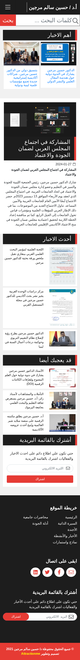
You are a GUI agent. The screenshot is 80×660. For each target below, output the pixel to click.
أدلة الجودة (40, 523)
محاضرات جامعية (35, 517)
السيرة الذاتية (67, 523)
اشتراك (40, 479)
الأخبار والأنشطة (65, 536)
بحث (8, 20)
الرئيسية (71, 517)
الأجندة (72, 530)
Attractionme (30, 653)
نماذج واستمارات (65, 542)
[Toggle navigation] (8, 7)
